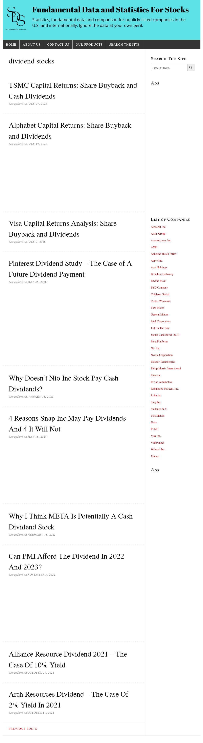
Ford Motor (157, 308)
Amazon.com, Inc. (161, 240)
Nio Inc (155, 348)
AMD (154, 247)
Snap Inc (156, 402)
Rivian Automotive (161, 382)
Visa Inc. (156, 436)
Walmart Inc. (158, 449)
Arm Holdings (159, 267)
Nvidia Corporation (162, 355)
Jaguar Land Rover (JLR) (165, 335)
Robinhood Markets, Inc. (165, 388)
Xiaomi (155, 456)
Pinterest (156, 375)
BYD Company (159, 287)
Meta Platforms (159, 341)
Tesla (154, 422)
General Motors (159, 314)
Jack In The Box (160, 328)
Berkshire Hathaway (162, 274)
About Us (32, 44)
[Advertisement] (74, 182)
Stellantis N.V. (159, 409)
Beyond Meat (158, 281)
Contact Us (58, 44)
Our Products (89, 44)
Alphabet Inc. (158, 227)
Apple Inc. (157, 260)
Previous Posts (23, 729)
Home (11, 44)
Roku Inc (156, 395)
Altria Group (158, 233)
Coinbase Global (160, 294)
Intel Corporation (160, 321)
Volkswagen (157, 442)
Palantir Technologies (163, 361)
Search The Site (124, 44)
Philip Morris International (166, 368)
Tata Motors (157, 415)
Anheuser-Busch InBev (163, 254)
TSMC (154, 429)
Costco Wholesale (161, 301)
